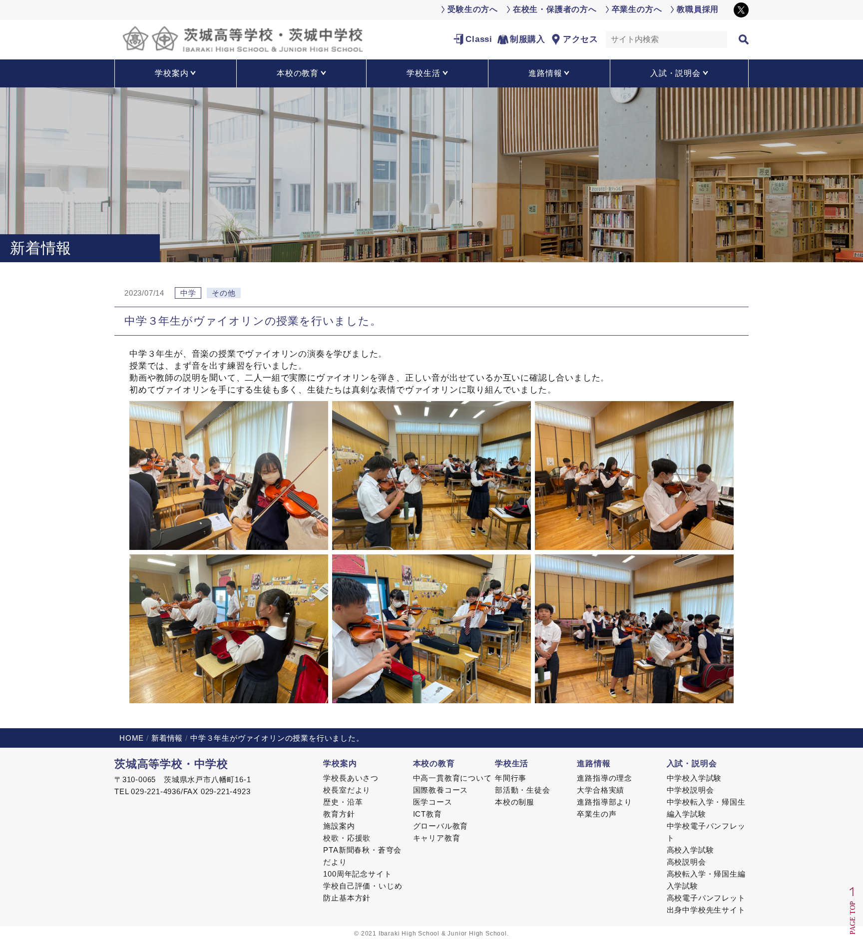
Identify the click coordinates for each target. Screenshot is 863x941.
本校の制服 (514, 802)
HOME (131, 738)
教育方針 (339, 814)
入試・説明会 (692, 763)
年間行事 (510, 778)
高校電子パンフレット (706, 898)
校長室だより (347, 790)
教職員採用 (698, 9)
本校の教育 (434, 763)
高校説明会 (686, 862)
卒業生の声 (596, 814)
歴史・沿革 (343, 802)
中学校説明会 (690, 790)
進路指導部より (604, 802)
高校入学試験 (690, 850)
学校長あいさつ (351, 778)
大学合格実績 (600, 790)
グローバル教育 (440, 826)
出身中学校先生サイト (706, 910)
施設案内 (339, 826)
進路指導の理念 (604, 778)
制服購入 (527, 39)
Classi (478, 39)
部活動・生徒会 (522, 790)
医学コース (432, 802)
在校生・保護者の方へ (555, 9)
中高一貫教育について (452, 778)
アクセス (580, 39)
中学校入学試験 (694, 778)
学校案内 (340, 763)
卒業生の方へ (637, 9)
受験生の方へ (472, 9)
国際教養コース (440, 790)
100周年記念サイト (357, 874)
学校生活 (511, 763)
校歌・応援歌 (347, 838)
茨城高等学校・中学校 (171, 764)
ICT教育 (427, 814)
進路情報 (593, 763)
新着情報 (167, 738)
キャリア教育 (436, 838)
